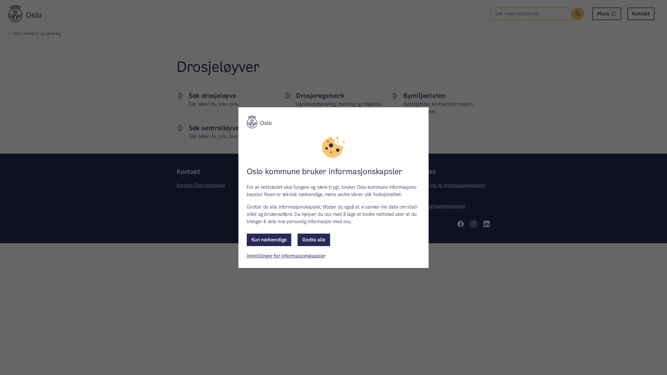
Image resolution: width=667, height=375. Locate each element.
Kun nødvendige (269, 239)
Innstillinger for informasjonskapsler (286, 256)
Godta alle (313, 239)
